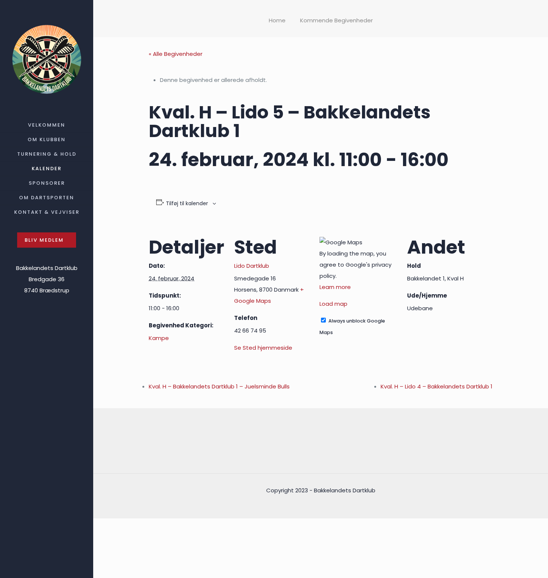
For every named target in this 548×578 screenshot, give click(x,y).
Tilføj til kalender (187, 203)
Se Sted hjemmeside (263, 348)
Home (277, 20)
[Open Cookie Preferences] (149, 572)
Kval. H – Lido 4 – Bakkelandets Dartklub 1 (436, 386)
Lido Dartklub (251, 266)
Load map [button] (333, 304)
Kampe (159, 338)
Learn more (335, 287)
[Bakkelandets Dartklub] (46, 59)
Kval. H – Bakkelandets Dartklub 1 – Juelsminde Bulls (219, 386)
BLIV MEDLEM (44, 240)
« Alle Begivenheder (175, 54)
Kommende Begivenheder (336, 20)
